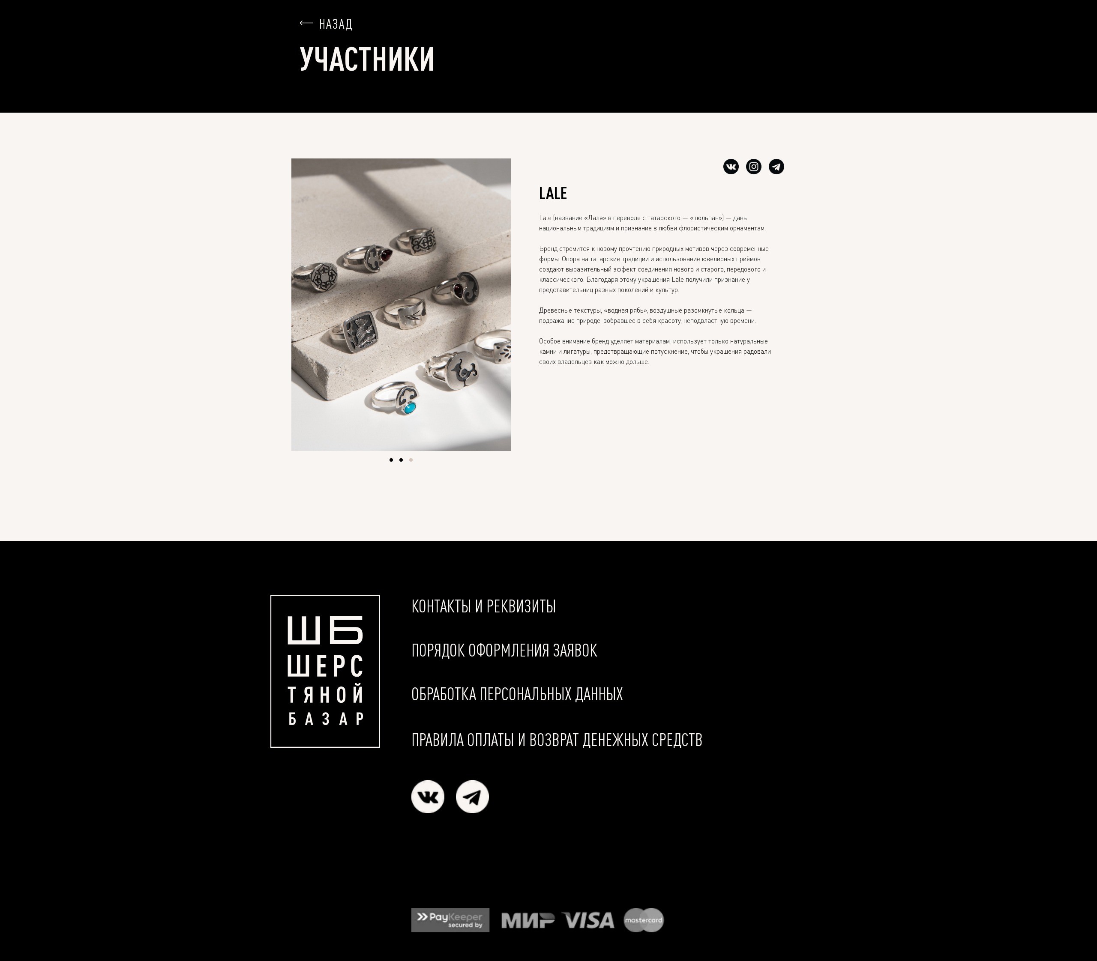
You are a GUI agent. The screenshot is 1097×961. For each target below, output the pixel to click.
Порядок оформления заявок (504, 649)
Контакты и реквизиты (483, 605)
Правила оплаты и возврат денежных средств (557, 739)
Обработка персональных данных (517, 693)
